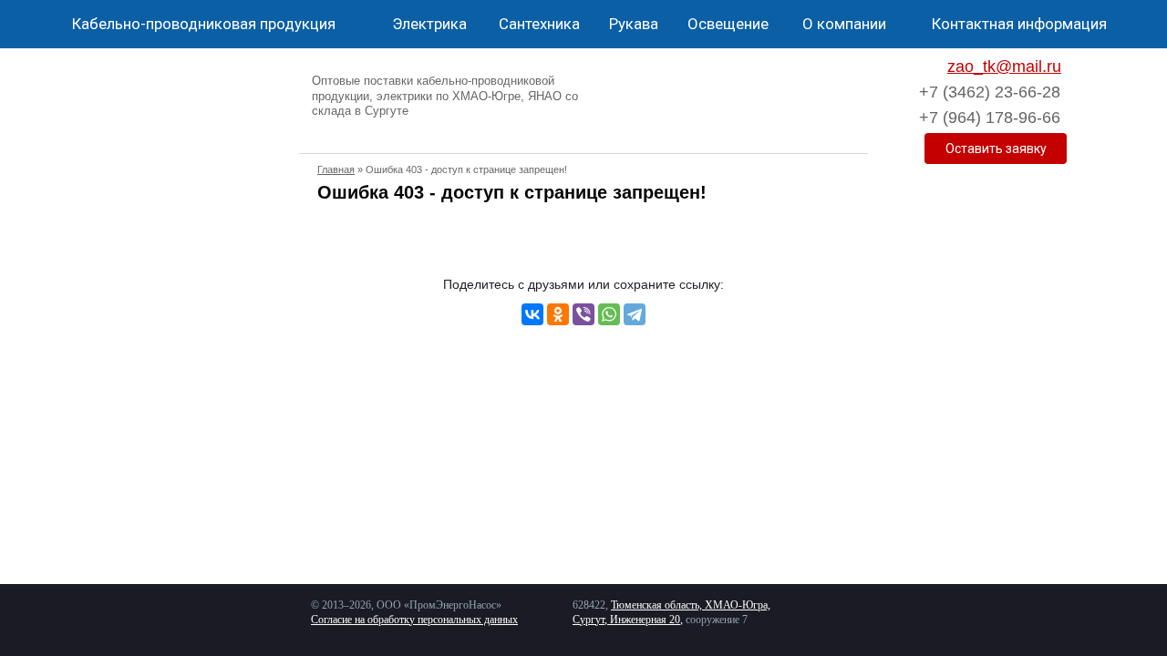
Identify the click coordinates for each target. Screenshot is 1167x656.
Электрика (429, 24)
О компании (844, 24)
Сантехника (539, 24)
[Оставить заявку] (995, 148)
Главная (336, 169)
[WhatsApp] (609, 314)
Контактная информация (1019, 24)
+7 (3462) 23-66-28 (989, 92)
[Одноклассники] (558, 314)
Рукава (633, 24)
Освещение (728, 24)
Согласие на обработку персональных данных (414, 619)
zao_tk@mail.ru (1004, 66)
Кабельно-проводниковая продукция (204, 24)
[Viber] (583, 314)
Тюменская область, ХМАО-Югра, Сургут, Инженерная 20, (671, 612)
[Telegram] (634, 314)
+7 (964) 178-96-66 (989, 117)
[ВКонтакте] (532, 314)
